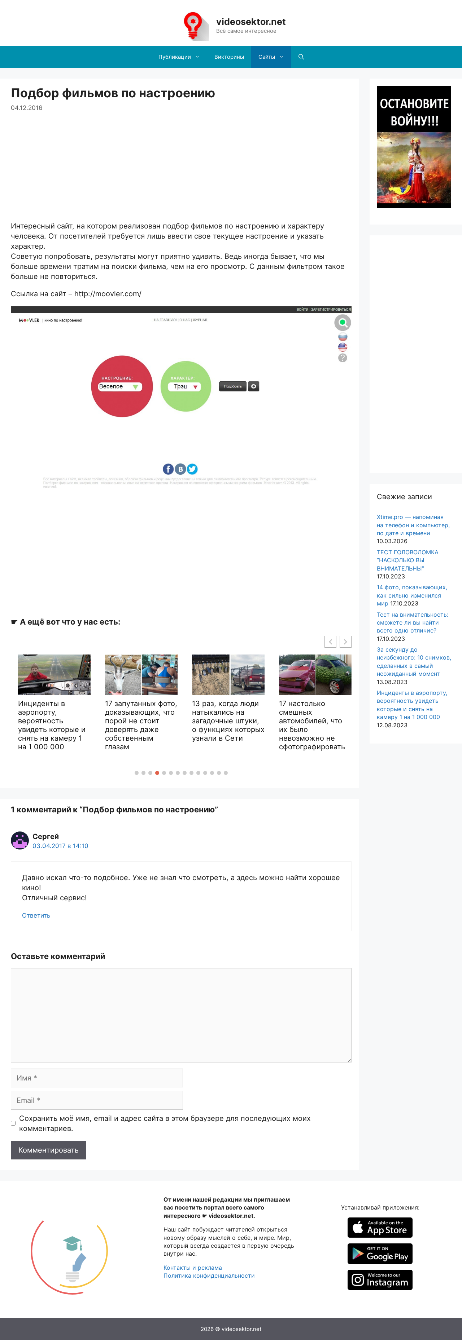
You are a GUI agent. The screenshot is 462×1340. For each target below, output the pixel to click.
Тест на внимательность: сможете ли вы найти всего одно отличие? (412, 622)
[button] (137, 773)
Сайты (266, 56)
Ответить (36, 915)
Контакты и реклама (193, 1267)
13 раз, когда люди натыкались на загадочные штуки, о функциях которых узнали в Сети (178, 720)
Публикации (174, 56)
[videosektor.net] (192, 25)
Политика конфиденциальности (209, 1275)
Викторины (229, 56)
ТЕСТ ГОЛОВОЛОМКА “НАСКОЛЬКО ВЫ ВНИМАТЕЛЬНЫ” (408, 560)
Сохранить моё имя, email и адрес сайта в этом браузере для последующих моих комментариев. (165, 1123)
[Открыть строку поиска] (301, 57)
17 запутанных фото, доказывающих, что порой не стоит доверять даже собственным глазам (91, 725)
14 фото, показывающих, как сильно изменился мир (412, 595)
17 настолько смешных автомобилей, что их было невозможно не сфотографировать (262, 725)
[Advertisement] (181, 163)
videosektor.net (251, 21)
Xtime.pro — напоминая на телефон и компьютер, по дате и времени (413, 525)
